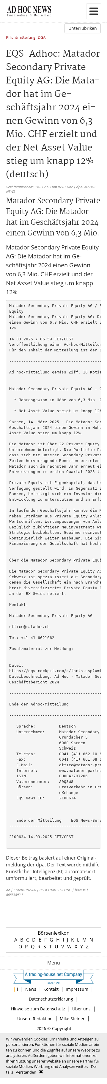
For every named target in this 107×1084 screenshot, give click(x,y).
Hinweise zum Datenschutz (38, 1009)
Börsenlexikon (54, 933)
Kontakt (51, 989)
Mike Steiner (72, 1018)
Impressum (77, 989)
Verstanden (26, 1072)
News (30, 989)
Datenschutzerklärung (51, 999)
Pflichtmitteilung (20, 37)
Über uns (81, 1009)
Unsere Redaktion (35, 1018)
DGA (41, 37)
